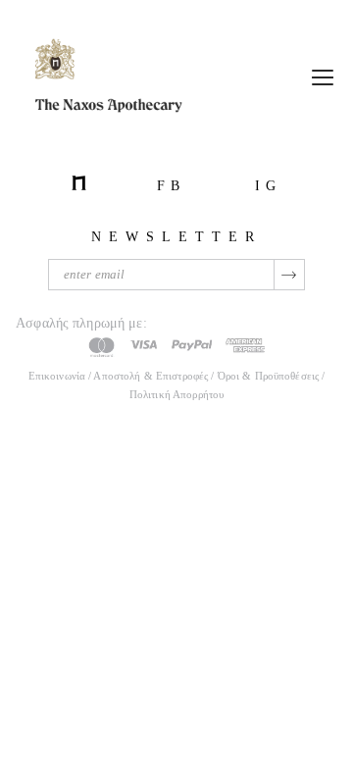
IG (268, 185)
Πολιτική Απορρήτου (176, 394)
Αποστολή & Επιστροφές (150, 376)
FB (171, 185)
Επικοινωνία (56, 376)
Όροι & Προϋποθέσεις (270, 376)
